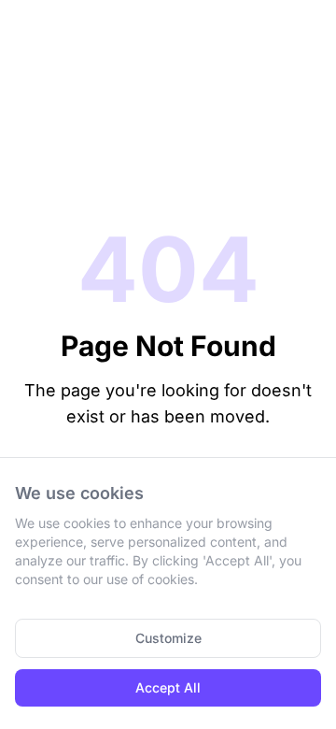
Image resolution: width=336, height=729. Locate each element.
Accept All (168, 687)
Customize (168, 638)
